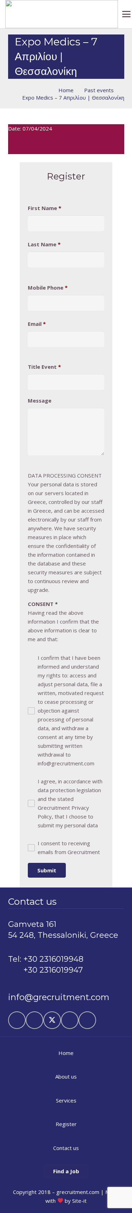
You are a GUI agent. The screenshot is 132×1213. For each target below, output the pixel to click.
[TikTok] (87, 1020)
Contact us (66, 1147)
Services (66, 1100)
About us (66, 1076)
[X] (52, 1020)
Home (66, 1052)
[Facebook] (34, 1020)
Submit (46, 870)
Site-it (79, 1200)
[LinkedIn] (17, 1020)
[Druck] (61, 14)
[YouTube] (69, 1020)
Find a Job (66, 1171)
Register (66, 1123)
